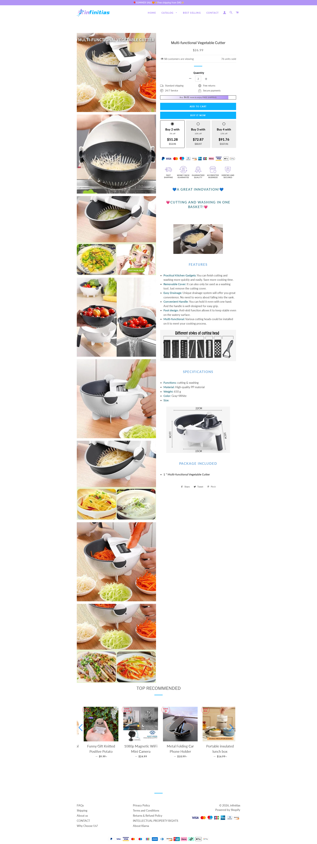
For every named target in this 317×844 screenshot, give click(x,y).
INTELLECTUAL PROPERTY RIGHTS (155, 820)
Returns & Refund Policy (147, 815)
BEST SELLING (192, 12)
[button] (80, 727)
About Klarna (141, 826)
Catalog (167, 12)
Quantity (198, 72)
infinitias (235, 805)
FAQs (80, 805)
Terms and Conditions (146, 810)
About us (82, 815)
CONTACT (212, 12)
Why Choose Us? (87, 826)
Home (152, 12)
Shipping (82, 810)
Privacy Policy (141, 805)
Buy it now (198, 115)
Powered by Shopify (227, 810)
